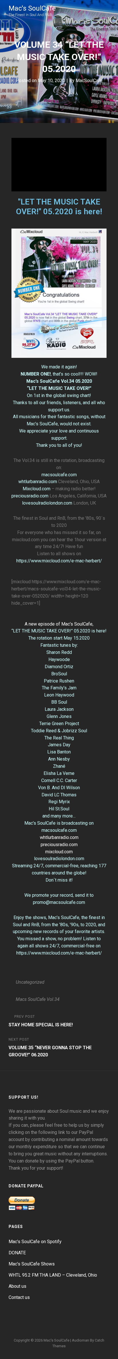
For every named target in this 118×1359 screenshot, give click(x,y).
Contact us (19, 1297)
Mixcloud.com (36, 488)
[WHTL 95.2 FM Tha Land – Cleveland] (59, 1324)
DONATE (17, 1252)
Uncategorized (30, 982)
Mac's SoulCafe (32, 8)
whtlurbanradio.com (37, 481)
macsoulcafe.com (59, 474)
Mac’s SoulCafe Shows (32, 1264)
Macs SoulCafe (31, 999)
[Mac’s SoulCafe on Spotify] (100, 1324)
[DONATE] (31, 1324)
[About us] (73, 1324)
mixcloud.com (59, 851)
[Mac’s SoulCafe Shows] (45, 1324)
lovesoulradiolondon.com (47, 503)
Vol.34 (53, 999)
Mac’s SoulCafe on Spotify (35, 1241)
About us (17, 1286)
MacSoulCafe (89, 80)
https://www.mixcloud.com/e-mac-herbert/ (59, 561)
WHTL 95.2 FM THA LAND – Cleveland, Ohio (53, 1275)
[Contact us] (86, 1324)
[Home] (18, 1324)
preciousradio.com (29, 496)
